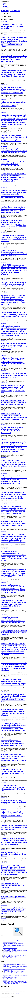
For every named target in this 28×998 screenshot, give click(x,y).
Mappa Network (13, 989)
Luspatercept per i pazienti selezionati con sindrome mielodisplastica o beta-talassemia (14, 632)
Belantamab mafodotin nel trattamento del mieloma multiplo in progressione (13, 885)
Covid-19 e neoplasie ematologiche (10, 983)
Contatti (7, 989)
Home (4, 3)
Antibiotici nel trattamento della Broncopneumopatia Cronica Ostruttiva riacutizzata (14, 941)
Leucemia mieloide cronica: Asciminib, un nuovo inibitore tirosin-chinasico (14, 854)
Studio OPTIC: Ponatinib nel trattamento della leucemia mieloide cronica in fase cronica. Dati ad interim (13, 814)
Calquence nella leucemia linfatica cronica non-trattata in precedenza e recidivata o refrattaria (13, 802)
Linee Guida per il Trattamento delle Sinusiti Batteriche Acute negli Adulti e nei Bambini (15, 951)
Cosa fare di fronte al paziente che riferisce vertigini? (14, 955)
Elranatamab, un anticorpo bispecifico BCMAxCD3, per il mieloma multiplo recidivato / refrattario (14, 375)
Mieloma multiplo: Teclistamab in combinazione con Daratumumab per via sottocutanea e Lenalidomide (14, 402)
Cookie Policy (12, 996)
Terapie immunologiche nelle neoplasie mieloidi (13, 971)
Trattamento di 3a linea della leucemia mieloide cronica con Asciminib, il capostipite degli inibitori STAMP (14, 284)
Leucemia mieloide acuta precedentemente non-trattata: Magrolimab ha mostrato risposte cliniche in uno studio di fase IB (12, 742)
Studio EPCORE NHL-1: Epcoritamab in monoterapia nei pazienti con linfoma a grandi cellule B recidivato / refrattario (14, 252)
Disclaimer (17, 993)
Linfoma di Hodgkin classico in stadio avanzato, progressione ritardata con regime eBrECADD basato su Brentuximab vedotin (14, 58)
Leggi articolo (4, 34)
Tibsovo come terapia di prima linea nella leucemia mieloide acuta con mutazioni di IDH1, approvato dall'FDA (13, 910)
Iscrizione (4, 21)
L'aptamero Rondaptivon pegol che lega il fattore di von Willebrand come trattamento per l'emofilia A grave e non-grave (14, 315)
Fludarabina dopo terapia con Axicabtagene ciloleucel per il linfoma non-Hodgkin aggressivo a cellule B (14, 150)
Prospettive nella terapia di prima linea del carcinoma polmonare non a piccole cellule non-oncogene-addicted (15, 982)
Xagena (5, 6)
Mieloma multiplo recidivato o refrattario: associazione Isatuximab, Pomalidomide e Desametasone (13, 523)
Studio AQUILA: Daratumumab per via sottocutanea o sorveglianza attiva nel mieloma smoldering (14, 104)
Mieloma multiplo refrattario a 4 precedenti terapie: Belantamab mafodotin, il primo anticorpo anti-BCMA (13, 772)
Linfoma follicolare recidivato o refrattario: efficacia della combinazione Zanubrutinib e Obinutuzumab (12, 430)
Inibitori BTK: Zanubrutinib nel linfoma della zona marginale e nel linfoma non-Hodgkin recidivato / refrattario (13, 712)
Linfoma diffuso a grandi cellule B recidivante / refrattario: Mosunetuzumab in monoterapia (12, 163)
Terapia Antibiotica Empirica (9, 949)
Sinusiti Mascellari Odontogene (10, 948)
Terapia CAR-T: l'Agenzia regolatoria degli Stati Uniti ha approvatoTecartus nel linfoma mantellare (14, 827)
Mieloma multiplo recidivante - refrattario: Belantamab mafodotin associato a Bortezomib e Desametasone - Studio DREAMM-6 (13, 757)
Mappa (4, 4)
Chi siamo (8, 7)
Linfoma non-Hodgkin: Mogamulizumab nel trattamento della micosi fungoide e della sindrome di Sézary (14, 788)
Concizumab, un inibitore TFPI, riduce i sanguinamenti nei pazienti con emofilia (13, 26)
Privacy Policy (4, 996)
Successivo (6, 920)
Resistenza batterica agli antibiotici (10, 956)
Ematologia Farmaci (10, 10)
